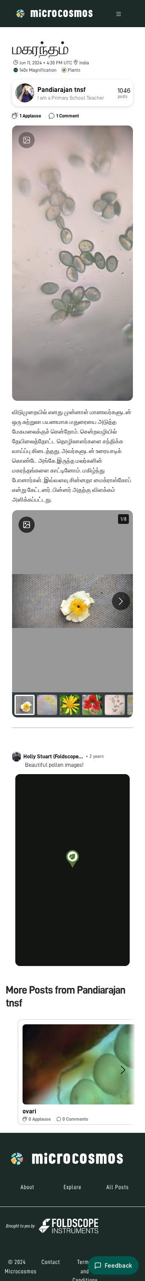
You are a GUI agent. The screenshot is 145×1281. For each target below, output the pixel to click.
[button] (72, 858)
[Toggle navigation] (118, 13)
